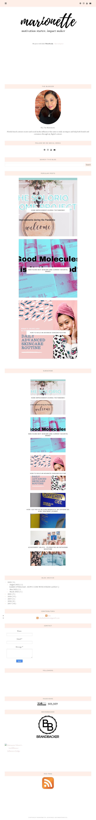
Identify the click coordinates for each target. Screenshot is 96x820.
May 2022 (14, 589)
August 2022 (15, 584)
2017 (10, 603)
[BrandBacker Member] (48, 738)
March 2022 (14, 592)
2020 (10, 596)
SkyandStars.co (61, 817)
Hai (49, 616)
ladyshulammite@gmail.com (49, 618)
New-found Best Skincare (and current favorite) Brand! (48, 270)
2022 (10, 582)
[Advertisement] (48, 64)
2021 (10, 594)
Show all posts (58, 44)
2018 (10, 601)
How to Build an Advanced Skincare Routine (48, 332)
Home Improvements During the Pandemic (48, 210)
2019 (10, 599)
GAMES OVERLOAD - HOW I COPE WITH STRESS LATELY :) (34, 587)
